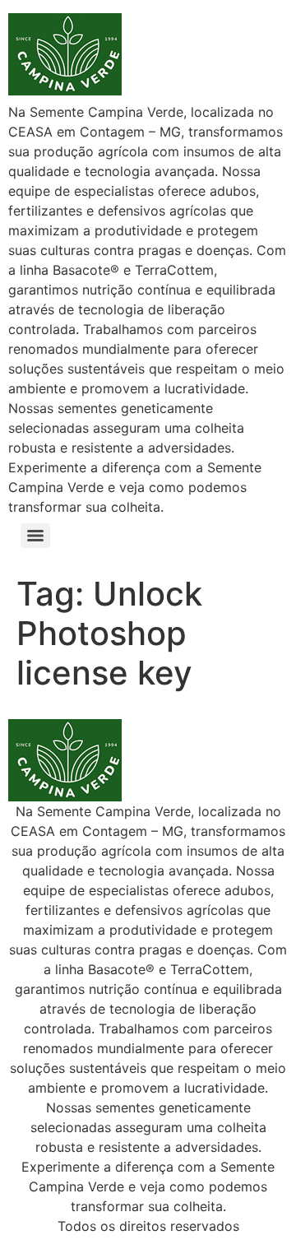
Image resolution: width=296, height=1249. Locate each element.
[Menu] (35, 535)
